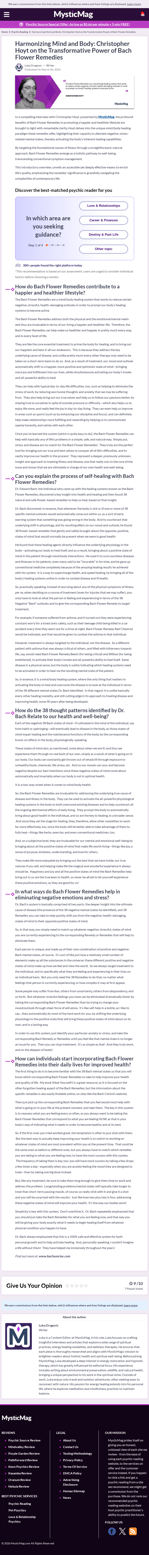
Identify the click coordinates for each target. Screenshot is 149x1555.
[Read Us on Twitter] (122, 1531)
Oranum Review (19, 1480)
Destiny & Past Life (103, 234)
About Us (69, 1440)
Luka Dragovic (49, 1325)
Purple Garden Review (24, 1453)
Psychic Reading (19, 31)
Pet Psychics (17, 1510)
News (67, 1497)
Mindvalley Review (21, 1447)
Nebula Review (18, 1486)
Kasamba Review (20, 1473)
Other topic (103, 249)
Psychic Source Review (24, 1440)
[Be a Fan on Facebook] (112, 1531)
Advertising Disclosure (71, 1482)
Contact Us (70, 1447)
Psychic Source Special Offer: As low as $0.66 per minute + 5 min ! (78, 24)
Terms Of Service (75, 1466)
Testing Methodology (77, 1453)
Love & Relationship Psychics (22, 1519)
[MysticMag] (73, 14)
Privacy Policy (73, 1460)
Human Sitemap (74, 1491)
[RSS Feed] (133, 1531)
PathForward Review (23, 1460)
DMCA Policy (72, 1473)
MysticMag (106, 117)
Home (5, 31)
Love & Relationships (103, 206)
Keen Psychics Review (23, 1466)
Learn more (134, 4)
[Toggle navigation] (6, 14)
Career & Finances (103, 220)
